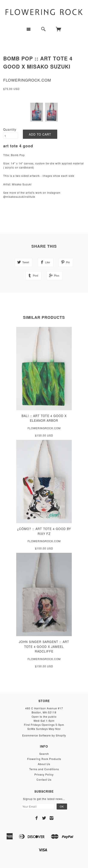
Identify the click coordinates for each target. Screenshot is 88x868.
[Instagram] (51, 818)
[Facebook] (36, 818)
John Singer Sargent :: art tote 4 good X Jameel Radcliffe (44, 646)
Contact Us (44, 779)
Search (44, 753)
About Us (44, 764)
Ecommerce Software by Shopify (44, 735)
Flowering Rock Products (44, 759)
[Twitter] (44, 818)
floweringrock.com (27, 80)
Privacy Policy (44, 774)
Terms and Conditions (44, 769)
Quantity (9, 129)
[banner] (44, 11)
